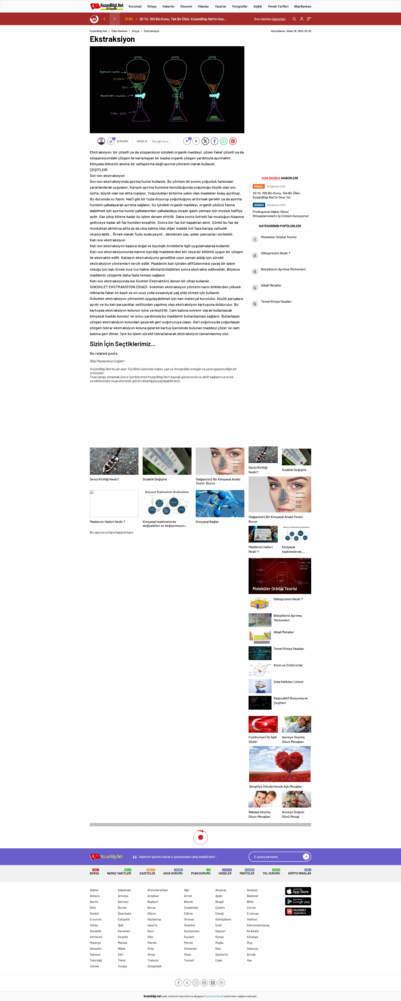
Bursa (151, 907)
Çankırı (220, 907)
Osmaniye (190, 948)
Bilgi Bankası (302, 6)
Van (249, 960)
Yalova (94, 966)
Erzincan (253, 913)
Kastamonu (191, 931)
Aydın (218, 896)
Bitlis (250, 902)
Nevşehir (96, 948)
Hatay (94, 925)
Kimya (135, 31)
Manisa (122, 943)
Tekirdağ (96, 960)
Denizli (94, 913)
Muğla (219, 943)
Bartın (94, 902)
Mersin (188, 943)
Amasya (252, 890)
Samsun (95, 954)
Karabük (95, 931)
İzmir (218, 925)
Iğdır (121, 925)
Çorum (251, 907)
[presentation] (104, 19)
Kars (150, 931)
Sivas (187, 954)
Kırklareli (96, 937)
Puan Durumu (201, 872)
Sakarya (252, 948)
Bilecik (188, 902)
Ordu (150, 948)
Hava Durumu (173, 872)
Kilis (150, 937)
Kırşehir (123, 937)
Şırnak (251, 954)
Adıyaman (124, 890)
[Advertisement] (63, 92)
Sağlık (258, 6)
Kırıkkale (253, 931)
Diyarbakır (125, 913)
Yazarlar (220, 6)
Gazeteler (147, 872)
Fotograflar (240, 6)
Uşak (218, 960)
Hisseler (225, 872)
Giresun (189, 919)
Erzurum (96, 919)
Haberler (168, 6)
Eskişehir (124, 919)
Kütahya (252, 937)
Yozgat (122, 966)
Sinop (151, 954)
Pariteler (247, 872)
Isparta (152, 925)
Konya (219, 937)
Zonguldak (154, 966)
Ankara (95, 896)
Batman (123, 902)
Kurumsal (135, 6)
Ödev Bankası (119, 31)
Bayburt (152, 902)
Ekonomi (186, 6)
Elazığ (219, 913)
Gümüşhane (223, 919)
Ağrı (186, 890)
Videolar (203, 6)
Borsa (94, 872)
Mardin (152, 943)
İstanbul (189, 925)
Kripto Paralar (299, 872)
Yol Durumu (271, 872)
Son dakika (270, 19)
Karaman (124, 931)
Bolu (93, 907)
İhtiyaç (152, 6)
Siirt (120, 954)
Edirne (188, 913)
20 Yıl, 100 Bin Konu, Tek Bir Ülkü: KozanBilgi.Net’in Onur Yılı (183, 19)
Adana (94, 890)
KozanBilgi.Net (98, 31)
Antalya (123, 896)
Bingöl (219, 902)
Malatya (95, 943)
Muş (249, 943)
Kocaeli (189, 937)
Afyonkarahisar (157, 890)
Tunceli (189, 960)
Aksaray (220, 890)
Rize (218, 948)
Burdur (122, 907)
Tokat (122, 960)
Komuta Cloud (213, 996)
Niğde (122, 948)
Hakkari (252, 919)
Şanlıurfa (221, 954)
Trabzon (153, 960)
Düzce (151, 913)
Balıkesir (253, 896)
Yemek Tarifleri (278, 6)
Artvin (188, 896)
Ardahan (153, 896)
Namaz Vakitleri (119, 872)
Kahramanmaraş (258, 925)
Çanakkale (191, 907)
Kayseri (220, 931)
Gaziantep (154, 919)
